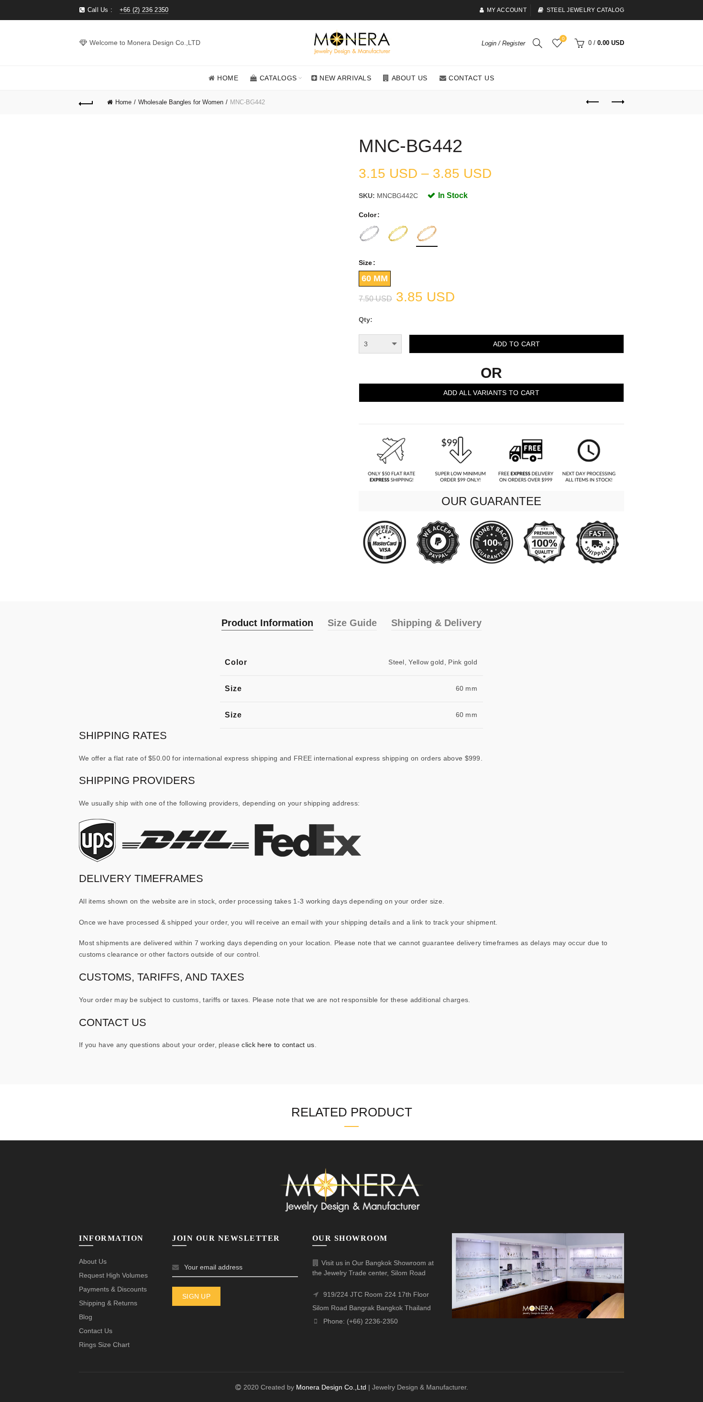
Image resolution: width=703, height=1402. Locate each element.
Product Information (267, 623)
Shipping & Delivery (436, 623)
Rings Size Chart (104, 1344)
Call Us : (126, 9)
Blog (85, 1317)
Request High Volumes (113, 1275)
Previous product (593, 102)
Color (367, 215)
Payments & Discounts (113, 1289)
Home (227, 78)
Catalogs (278, 78)
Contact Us (471, 78)
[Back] (86, 102)
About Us (410, 78)
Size (365, 262)
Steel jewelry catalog (585, 10)
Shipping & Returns (108, 1303)
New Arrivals (345, 78)
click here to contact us (278, 1045)
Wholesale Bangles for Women (180, 102)
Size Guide (352, 623)
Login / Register (503, 43)
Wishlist (563, 38)
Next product (617, 102)
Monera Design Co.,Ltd (332, 1387)
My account (507, 10)
